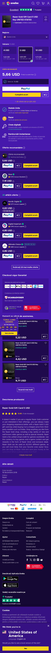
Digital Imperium (14, 224)
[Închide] (48, 625)
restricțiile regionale (21, 113)
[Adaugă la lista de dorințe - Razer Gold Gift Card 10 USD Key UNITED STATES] (45, 365)
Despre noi (6, 522)
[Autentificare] (48, 3)
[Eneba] (12, 3)
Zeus (10, 174)
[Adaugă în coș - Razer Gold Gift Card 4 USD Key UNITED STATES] (45, 336)
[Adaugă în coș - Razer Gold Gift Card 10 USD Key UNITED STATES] (45, 379)
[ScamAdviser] (14, 297)
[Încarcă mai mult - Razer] (4, 119)
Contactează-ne (7, 525)
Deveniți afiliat (31, 546)
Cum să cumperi (31, 522)
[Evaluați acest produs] (10, 413)
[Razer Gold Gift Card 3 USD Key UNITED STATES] (25, 351)
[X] (31, 559)
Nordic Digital (13, 201)
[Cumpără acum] (25, 89)
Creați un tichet (7, 546)
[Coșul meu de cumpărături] (43, 3)
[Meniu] (3, 3)
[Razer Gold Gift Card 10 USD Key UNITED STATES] (25, 373)
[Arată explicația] (26, 177)
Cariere (4, 528)
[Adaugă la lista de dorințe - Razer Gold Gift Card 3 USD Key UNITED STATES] (45, 343)
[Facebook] (27, 559)
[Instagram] (34, 559)
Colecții (28, 525)
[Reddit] (41, 559)
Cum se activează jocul (10, 544)
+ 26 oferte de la (25, 102)
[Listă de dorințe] (38, 3)
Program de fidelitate (33, 528)
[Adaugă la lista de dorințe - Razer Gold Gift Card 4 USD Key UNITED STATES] (45, 322)
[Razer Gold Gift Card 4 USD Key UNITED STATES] (25, 329)
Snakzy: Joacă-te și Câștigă (35, 549)
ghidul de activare (21, 120)
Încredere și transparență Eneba (13, 531)
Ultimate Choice (14, 244)
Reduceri (29, 531)
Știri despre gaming (32, 541)
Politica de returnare (9, 549)
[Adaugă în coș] (45, 95)
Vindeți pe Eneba (8, 559)
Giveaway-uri (30, 544)
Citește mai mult (25, 455)
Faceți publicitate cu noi (10, 562)
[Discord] (38, 559)
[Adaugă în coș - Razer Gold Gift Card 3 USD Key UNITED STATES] (45, 358)
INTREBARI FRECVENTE (10, 541)
